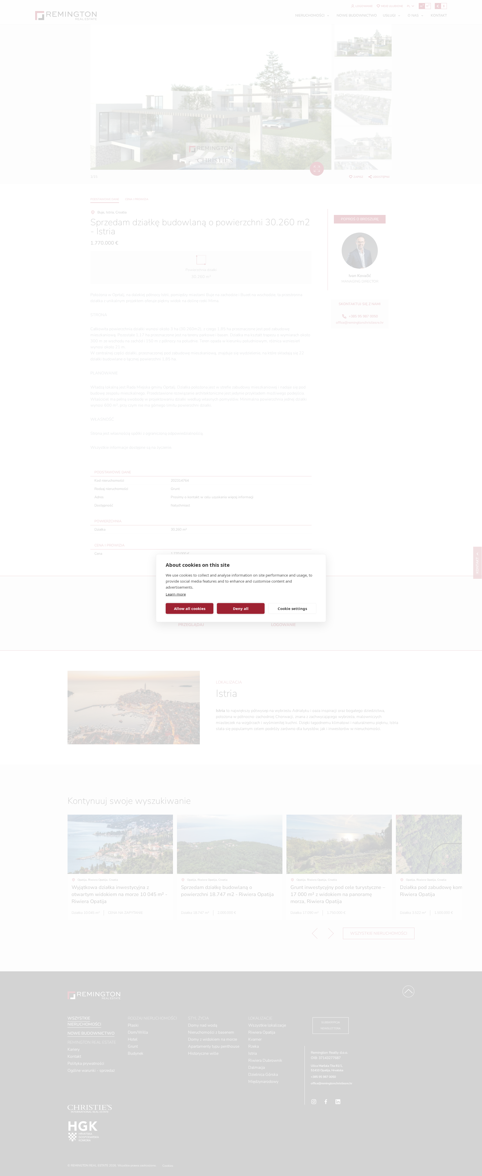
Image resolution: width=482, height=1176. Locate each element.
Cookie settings (292, 608)
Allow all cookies (189, 608)
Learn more (176, 593)
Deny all (241, 608)
